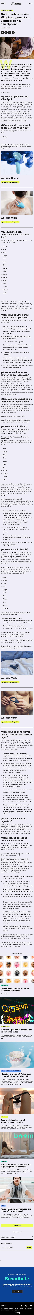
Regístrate (17, 1291)
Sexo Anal (4, 1116)
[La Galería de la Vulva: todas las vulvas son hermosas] (17, 969)
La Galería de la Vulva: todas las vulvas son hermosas (15, 989)
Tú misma (3, 1161)
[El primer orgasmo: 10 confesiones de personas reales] (17, 1010)
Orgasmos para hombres (13, 1070)
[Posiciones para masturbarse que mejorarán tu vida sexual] (17, 1190)
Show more (17, 1225)
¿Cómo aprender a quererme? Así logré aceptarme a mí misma (16, 1165)
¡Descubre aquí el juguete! (10, 182)
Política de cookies (15, 1310)
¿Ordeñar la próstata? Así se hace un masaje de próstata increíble (16, 1075)
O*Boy (3, 1070)
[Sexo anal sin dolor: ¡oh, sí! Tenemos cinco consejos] (17, 1101)
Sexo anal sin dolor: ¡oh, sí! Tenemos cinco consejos (13, 1121)
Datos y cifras (5, 1026)
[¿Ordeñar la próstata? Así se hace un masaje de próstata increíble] (17, 1055)
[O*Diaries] (17, 3)
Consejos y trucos (6, 10)
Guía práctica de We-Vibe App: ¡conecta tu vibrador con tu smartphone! (15, 19)
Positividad (4, 985)
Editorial (8, 27)
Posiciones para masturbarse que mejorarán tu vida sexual (16, 1210)
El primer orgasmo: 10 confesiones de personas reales (16, 1031)
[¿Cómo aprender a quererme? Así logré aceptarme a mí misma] (17, 1145)
